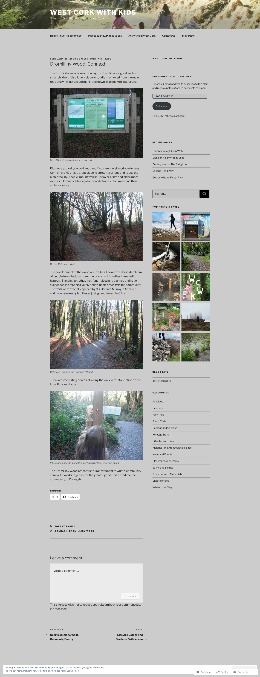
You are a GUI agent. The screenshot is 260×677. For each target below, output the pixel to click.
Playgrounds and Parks (165, 460)
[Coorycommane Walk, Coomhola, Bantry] (166, 287)
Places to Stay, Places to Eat (105, 35)
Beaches (157, 408)
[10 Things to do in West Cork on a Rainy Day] (195, 227)
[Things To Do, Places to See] (166, 227)
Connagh (61, 531)
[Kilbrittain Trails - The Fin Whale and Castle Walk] (166, 257)
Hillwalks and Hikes (163, 441)
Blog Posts (188, 35)
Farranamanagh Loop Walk (167, 150)
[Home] (195, 287)
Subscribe (161, 106)
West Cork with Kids (93, 12)
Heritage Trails (160, 434)
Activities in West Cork (141, 35)
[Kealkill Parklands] (195, 257)
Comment (130, 596)
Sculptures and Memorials (167, 474)
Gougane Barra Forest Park (167, 177)
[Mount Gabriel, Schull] (195, 317)
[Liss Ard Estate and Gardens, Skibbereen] (195, 348)
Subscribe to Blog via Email (173, 76)
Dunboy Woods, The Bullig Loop (170, 164)
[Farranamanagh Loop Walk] (166, 348)
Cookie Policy (73, 670)
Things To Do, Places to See (66, 35)
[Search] (204, 194)
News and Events (162, 454)
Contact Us (168, 35)
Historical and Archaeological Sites (172, 447)
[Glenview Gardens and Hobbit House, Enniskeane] (166, 317)
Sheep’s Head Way (163, 170)
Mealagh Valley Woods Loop (168, 157)
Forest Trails (65, 526)
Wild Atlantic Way (162, 487)
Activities (157, 401)
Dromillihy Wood (81, 531)
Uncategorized (160, 480)
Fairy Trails (158, 414)
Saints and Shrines (162, 467)
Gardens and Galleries (164, 427)
